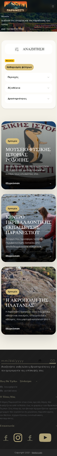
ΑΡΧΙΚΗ (3, 29)
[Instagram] (18, 437)
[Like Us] (5, 437)
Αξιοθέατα (14, 87)
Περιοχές (13, 77)
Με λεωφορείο (8, 386)
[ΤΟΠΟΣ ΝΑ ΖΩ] (29, 437)
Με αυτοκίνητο (8, 390)
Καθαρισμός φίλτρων (19, 67)
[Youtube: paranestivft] (45, 437)
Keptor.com (37, 452)
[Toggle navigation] (53, 6)
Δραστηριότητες (17, 98)
